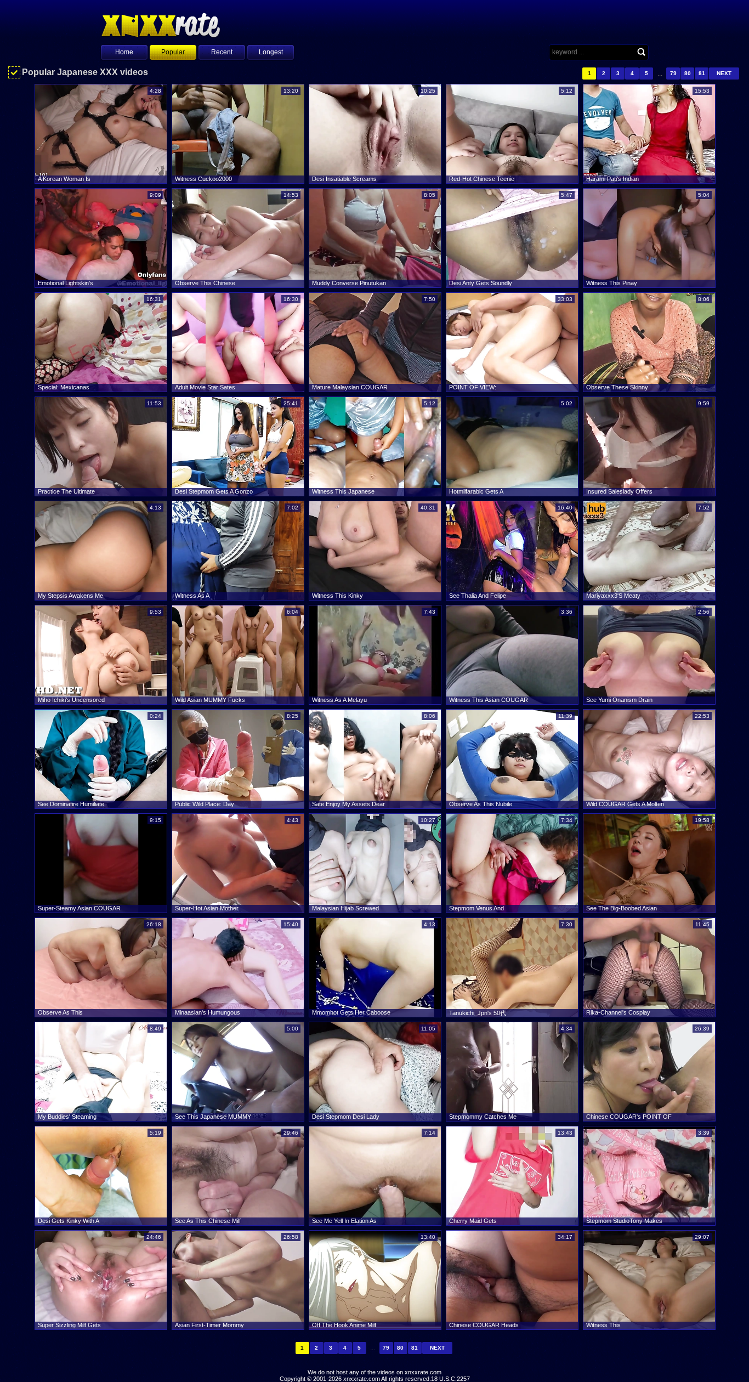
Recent (221, 52)
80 (687, 73)
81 (702, 73)
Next (724, 73)
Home (124, 52)
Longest (271, 52)
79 (673, 73)
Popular (173, 52)
